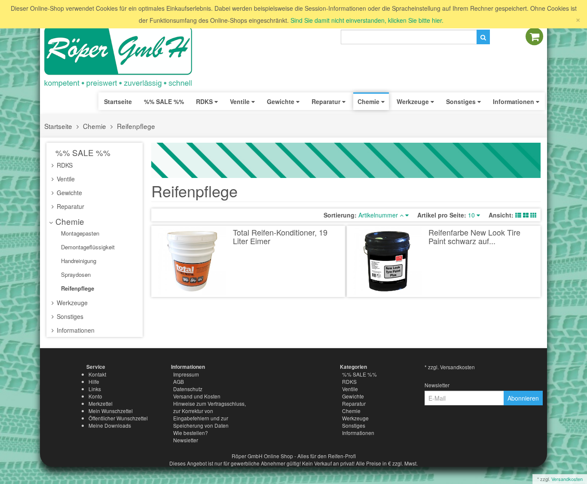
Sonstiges (69, 316)
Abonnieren (523, 398)
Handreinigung (77, 261)
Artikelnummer (379, 215)
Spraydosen (75, 274)
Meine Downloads (110, 425)
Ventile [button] (240, 101)
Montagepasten (79, 233)
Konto (95, 396)
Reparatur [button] (327, 101)
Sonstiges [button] (461, 101)
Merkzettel (101, 403)
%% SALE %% (81, 152)
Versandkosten (567, 478)
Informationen (75, 330)
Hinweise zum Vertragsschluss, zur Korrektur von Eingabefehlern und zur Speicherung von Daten (209, 414)
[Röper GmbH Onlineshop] (123, 57)
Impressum (186, 374)
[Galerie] (533, 215)
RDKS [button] (205, 101)
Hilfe (94, 381)
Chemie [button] (369, 101)
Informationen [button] (514, 101)
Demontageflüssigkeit (87, 247)
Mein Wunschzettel (111, 410)
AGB (178, 381)
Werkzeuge (71, 302)
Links (95, 388)
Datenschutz (187, 388)
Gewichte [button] (281, 101)
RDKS (64, 165)
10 (472, 215)
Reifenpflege (136, 126)
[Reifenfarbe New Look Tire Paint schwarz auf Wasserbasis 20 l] (388, 261)
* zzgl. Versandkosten (450, 367)
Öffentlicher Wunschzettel (118, 418)
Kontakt (97, 374)
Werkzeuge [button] (414, 101)
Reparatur (69, 206)
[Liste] (518, 215)
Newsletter (185, 440)
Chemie (94, 126)
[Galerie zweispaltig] (526, 215)
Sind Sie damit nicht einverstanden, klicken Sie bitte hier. (366, 20)
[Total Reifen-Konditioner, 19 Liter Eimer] (192, 261)
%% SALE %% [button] (164, 101)
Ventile (65, 179)
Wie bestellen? (190, 432)
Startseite (118, 101)
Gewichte (68, 192)
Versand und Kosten (196, 396)
